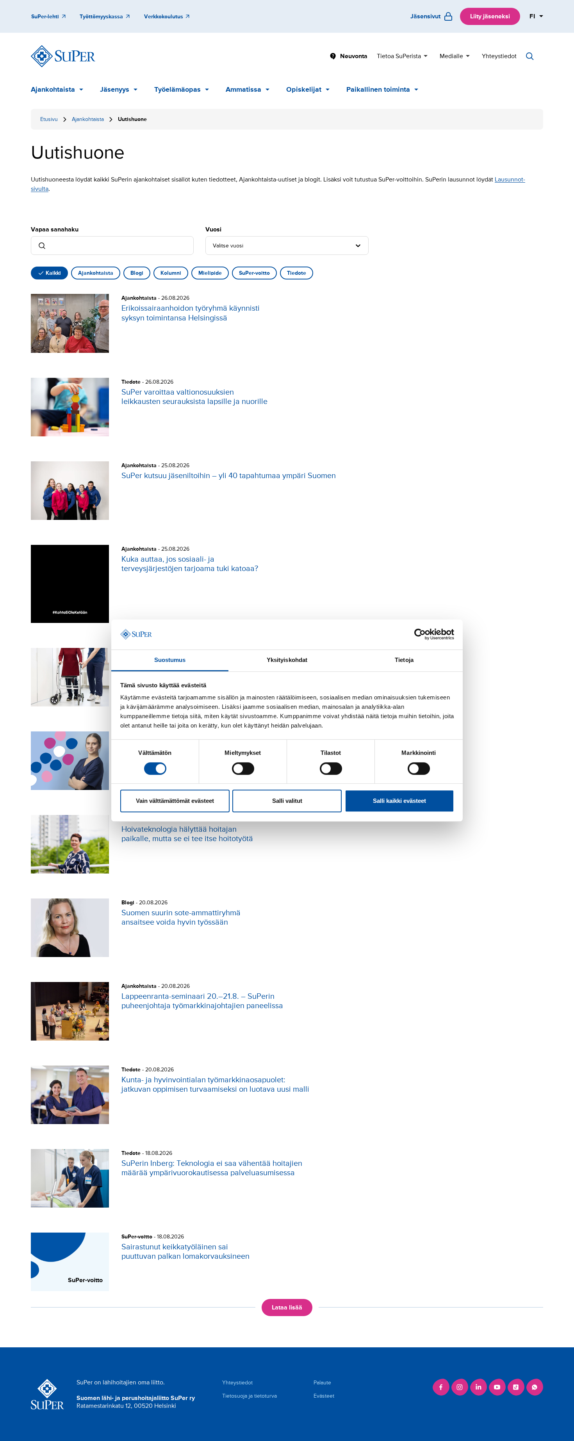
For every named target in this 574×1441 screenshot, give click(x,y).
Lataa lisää (287, 1307)
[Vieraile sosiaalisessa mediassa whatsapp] (534, 1387)
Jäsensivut (425, 16)
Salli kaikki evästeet (399, 800)
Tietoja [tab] (404, 659)
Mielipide (210, 273)
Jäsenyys (114, 89)
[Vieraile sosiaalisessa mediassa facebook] (441, 1387)
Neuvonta (353, 56)
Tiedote (296, 273)
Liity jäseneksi (490, 16)
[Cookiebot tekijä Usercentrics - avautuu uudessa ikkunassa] (420, 634)
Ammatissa (243, 89)
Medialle (451, 56)
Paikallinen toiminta (378, 89)
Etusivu (49, 119)
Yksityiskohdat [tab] (287, 659)
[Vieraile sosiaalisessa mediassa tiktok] (516, 1387)
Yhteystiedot (499, 56)
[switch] (243, 768)
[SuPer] (63, 56)
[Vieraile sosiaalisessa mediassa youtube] (497, 1387)
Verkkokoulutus (163, 16)
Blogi (136, 273)
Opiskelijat (303, 89)
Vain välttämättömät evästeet (175, 800)
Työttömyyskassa (101, 16)
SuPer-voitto (254, 273)
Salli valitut (287, 800)
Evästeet (324, 1396)
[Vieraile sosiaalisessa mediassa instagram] (459, 1387)
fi (532, 16)
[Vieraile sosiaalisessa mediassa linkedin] (478, 1387)
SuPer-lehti (45, 16)
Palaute (322, 1382)
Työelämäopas (177, 89)
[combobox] (213, 245)
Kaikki (53, 273)
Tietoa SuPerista (399, 56)
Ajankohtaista (53, 89)
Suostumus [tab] (170, 659)
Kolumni (170, 273)
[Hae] (530, 56)
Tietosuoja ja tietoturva (249, 1396)
